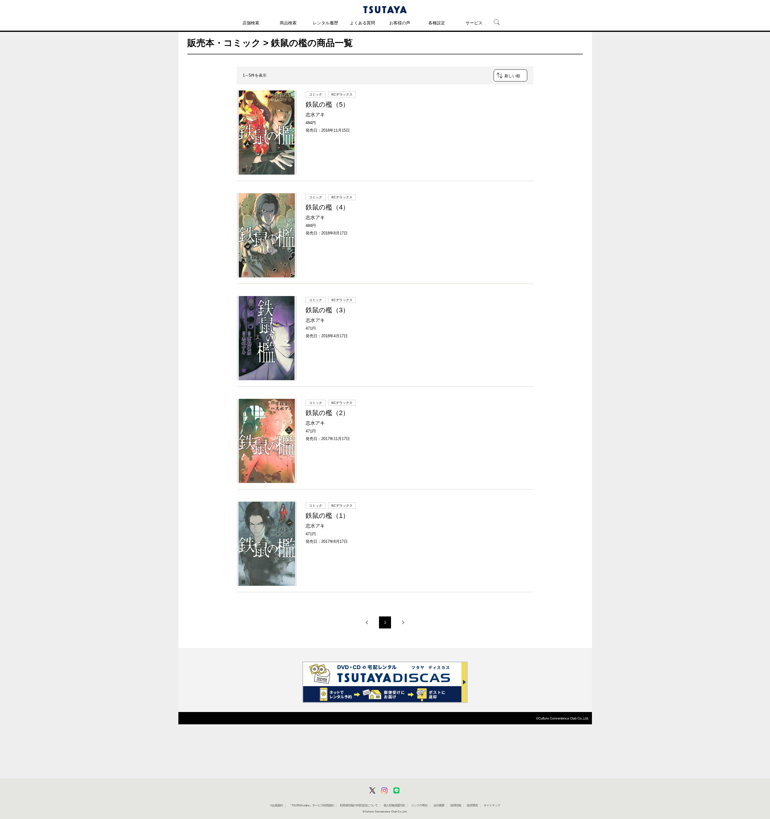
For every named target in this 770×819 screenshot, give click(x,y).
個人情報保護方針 (394, 805)
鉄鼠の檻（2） (327, 413)
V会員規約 (276, 805)
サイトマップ (492, 805)
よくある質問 (362, 22)
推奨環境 (472, 805)
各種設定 (436, 22)
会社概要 (438, 805)
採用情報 (455, 805)
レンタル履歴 (325, 22)
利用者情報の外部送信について (359, 805)
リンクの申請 (419, 805)
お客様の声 (399, 22)
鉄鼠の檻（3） (327, 310)
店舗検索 (250, 22)
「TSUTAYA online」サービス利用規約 (311, 805)
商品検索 (288, 22)
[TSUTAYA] (385, 9)
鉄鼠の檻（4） (327, 207)
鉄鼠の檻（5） (327, 104)
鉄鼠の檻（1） (327, 515)
